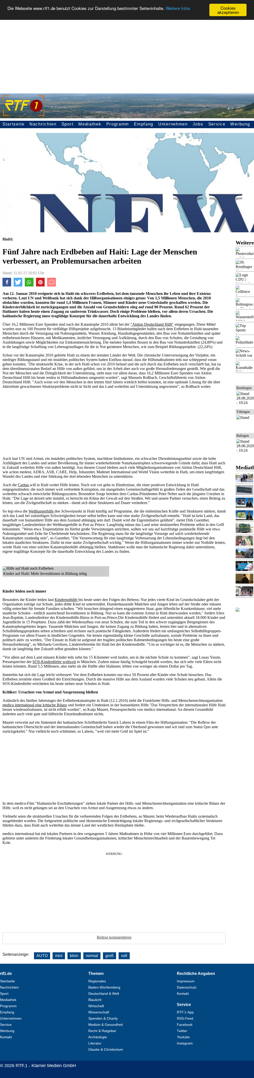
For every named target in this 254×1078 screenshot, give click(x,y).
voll (124, 956)
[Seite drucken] (51, 285)
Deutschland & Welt (103, 994)
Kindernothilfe (66, 600)
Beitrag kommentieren (114, 937)
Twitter (182, 1031)
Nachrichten (43, 124)
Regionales (97, 981)
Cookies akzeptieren (228, 10)
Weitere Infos (178, 8)
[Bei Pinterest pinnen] (40, 285)
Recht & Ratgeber (102, 1031)
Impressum (185, 981)
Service (216, 124)
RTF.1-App (185, 1012)
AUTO (42, 956)
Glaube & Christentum (105, 1049)
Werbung (240, 124)
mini (59, 956)
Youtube (183, 1037)
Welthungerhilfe (42, 511)
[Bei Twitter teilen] (18, 285)
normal (92, 956)
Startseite (13, 124)
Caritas (24, 485)
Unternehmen (173, 124)
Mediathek (89, 124)
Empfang (143, 124)
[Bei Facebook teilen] (6, 285)
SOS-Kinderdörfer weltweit (54, 662)
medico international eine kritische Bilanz (34, 705)
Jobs (198, 124)
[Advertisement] (127, 53)
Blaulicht (94, 1000)
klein (74, 956)
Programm (117, 124)
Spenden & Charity (103, 1018)
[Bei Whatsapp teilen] (29, 285)
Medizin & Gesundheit (105, 1025)
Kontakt (6, 1037)
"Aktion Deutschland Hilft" (152, 324)
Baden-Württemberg (104, 987)
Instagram (185, 1043)
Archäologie (97, 1037)
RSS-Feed (185, 1018)
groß (109, 956)
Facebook (184, 1025)
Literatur (94, 1043)
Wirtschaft (96, 1006)
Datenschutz (186, 987)
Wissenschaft (98, 1012)
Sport (68, 124)
